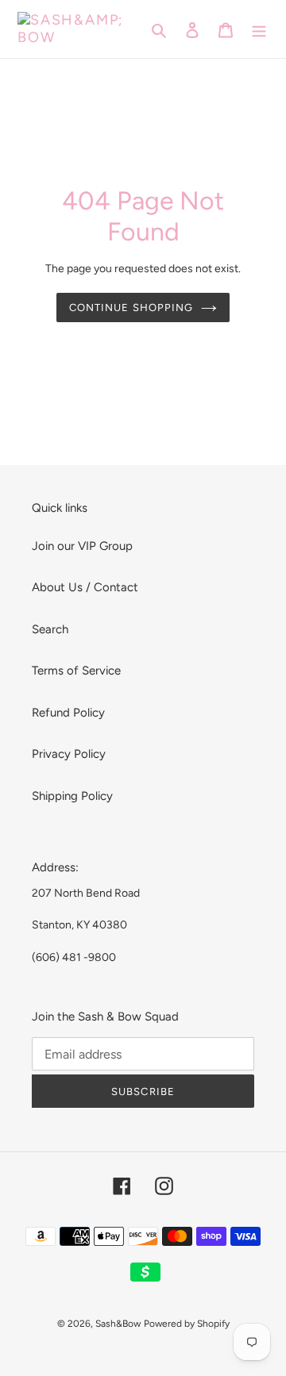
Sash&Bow (118, 1323)
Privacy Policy (69, 754)
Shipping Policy (72, 796)
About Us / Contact (85, 587)
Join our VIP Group (82, 546)
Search (50, 629)
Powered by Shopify (187, 1323)
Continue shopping (131, 307)
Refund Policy (68, 712)
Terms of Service (76, 670)
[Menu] (259, 29)
